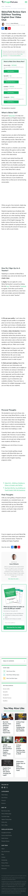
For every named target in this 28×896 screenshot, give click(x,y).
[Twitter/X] (7, 787)
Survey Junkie (6, 689)
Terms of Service (5, 865)
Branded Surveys (7, 698)
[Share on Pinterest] (9, 28)
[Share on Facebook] (2, 28)
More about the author (14, 579)
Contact (3, 857)
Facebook (23, 286)
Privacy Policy (4, 863)
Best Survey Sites (5, 811)
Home (2, 6)
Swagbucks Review (6, 832)
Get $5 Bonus (11, 102)
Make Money (8, 6)
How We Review (5, 851)
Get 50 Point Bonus (11, 82)
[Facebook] (2, 787)
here (7, 286)
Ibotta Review (4, 838)
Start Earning (11, 71)
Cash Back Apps (5, 816)
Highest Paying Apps (6, 819)
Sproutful (5, 692)
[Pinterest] (4, 787)
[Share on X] (6, 28)
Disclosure (4, 868)
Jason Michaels (14, 564)
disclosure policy (11, 886)
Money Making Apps (6, 813)
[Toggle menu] (26, 2)
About (2, 848)
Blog (2, 854)
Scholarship (4, 860)
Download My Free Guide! (14, 627)
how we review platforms (15, 55)
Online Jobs (4, 822)
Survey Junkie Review (6, 835)
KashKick (5, 701)
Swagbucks (6, 695)
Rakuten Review (5, 841)
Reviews (3, 803)
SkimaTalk (12, 116)
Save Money (4, 797)
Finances (3, 800)
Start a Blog (4, 825)
